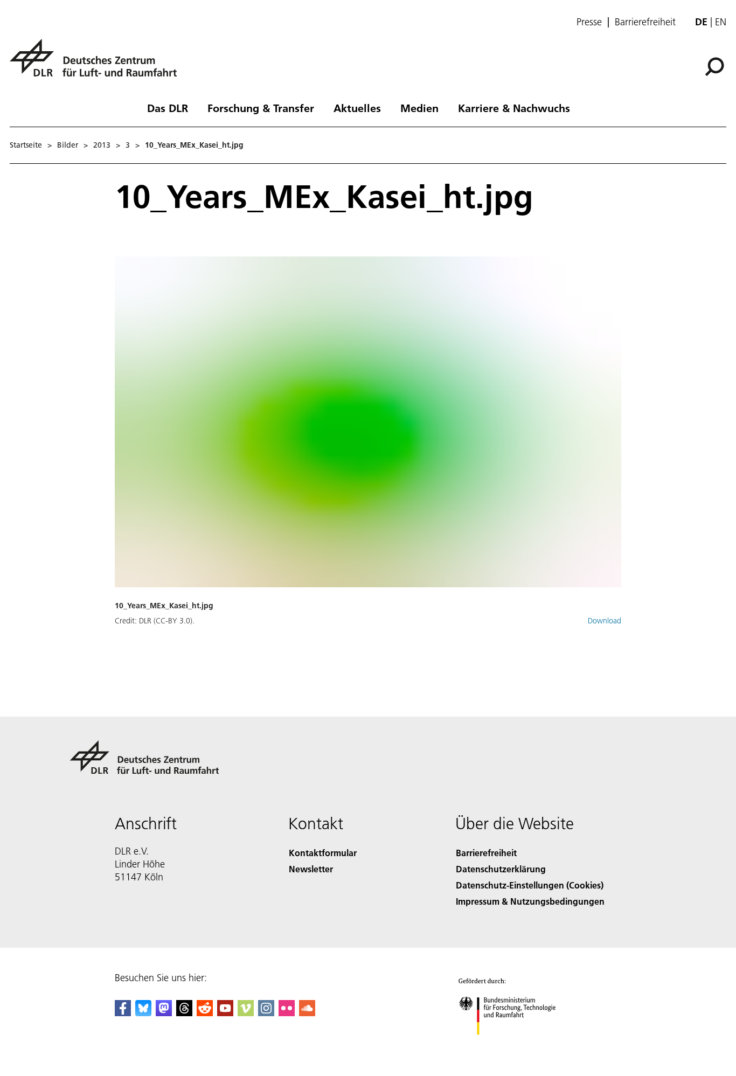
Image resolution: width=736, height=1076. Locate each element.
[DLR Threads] (184, 1012)
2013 (101, 145)
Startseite (26, 145)
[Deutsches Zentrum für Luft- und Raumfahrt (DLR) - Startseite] (97, 64)
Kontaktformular (323, 852)
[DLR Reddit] (205, 1012)
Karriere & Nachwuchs (514, 108)
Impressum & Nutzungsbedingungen (530, 901)
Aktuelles (357, 108)
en (720, 22)
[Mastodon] (164, 1012)
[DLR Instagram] (266, 1012)
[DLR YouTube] (225, 1012)
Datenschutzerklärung (501, 868)
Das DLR (167, 108)
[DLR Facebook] (123, 1012)
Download (604, 621)
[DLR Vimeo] (246, 1012)
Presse (589, 22)
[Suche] (716, 66)
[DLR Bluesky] (143, 1012)
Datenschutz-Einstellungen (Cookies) (529, 885)
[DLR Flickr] (287, 1012)
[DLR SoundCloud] (307, 1012)
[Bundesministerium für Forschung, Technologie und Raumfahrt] (518, 1045)
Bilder (67, 145)
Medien (419, 108)
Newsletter (311, 868)
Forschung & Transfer (260, 108)
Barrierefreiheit (645, 22)
